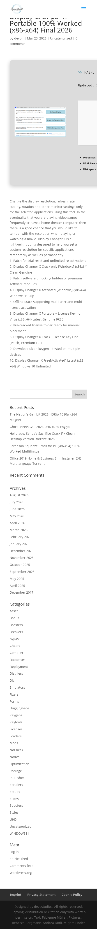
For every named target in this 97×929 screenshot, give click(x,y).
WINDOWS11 (19, 833)
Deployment (19, 666)
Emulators (17, 687)
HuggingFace (19, 708)
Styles (14, 812)
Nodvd (15, 757)
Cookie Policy (72, 894)
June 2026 (17, 509)
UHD (13, 819)
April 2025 (17, 585)
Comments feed (22, 866)
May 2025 (17, 578)
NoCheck (16, 750)
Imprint (15, 894)
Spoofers (16, 805)
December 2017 (21, 592)
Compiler (16, 652)
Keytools (16, 722)
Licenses (16, 729)
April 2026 (17, 523)
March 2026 (19, 530)
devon (18, 38)
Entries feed (19, 859)
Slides (14, 799)
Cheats (15, 645)
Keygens (16, 715)
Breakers (16, 632)
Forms (14, 701)
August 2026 (19, 495)
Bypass (15, 638)
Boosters (16, 625)
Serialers (16, 785)
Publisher (17, 778)
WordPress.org (21, 873)
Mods (14, 743)
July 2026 (16, 502)
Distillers (16, 673)
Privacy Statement (41, 894)
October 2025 (20, 564)
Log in (14, 852)
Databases (17, 659)
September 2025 (22, 571)
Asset (14, 611)
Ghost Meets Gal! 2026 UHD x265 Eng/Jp (40, 427)
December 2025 (21, 551)
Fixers (14, 694)
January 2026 (19, 544)
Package (16, 771)
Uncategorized (61, 38)
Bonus (14, 618)
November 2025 (22, 557)
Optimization (19, 764)
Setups (15, 792)
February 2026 (20, 537)
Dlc (12, 680)
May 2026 (17, 516)
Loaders (16, 736)
